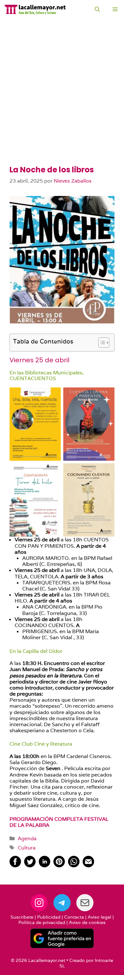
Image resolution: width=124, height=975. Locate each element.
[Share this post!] (15, 865)
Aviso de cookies (87, 922)
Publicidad (48, 917)
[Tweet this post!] (30, 865)
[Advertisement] (62, 100)
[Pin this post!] (59, 865)
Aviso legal (99, 917)
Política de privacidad (41, 922)
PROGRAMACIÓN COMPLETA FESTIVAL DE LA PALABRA (59, 822)
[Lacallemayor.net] (35, 9)
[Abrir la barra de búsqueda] (97, 9)
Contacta (74, 917)
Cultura (27, 847)
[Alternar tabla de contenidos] (100, 342)
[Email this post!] (88, 865)
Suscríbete (21, 917)
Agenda (27, 838)
